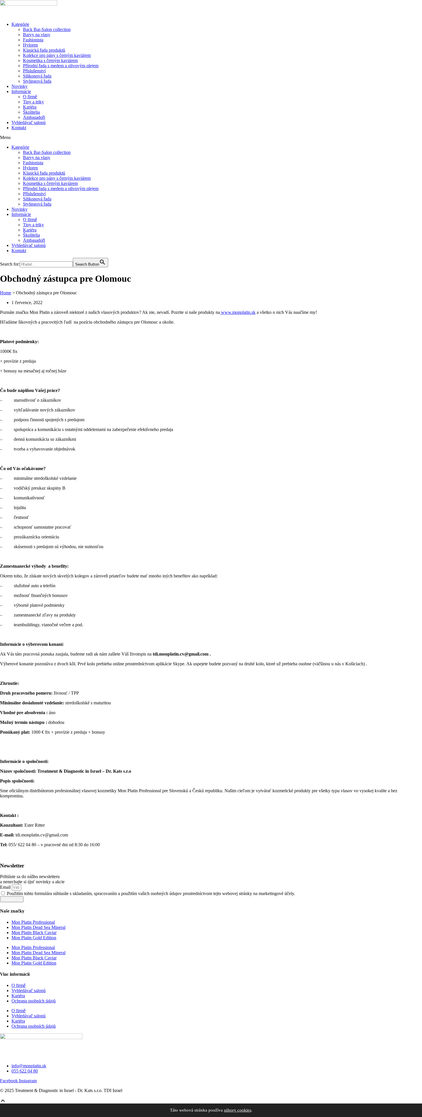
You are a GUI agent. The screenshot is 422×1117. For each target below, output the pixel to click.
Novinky (19, 86)
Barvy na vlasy (36, 34)
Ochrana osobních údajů (33, 1000)
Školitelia (31, 112)
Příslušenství (34, 70)
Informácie (21, 91)
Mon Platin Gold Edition (33, 937)
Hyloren (30, 44)
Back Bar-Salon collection (47, 29)
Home (5, 292)
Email (6, 887)
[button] (211, 137)
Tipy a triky (33, 101)
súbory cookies (237, 1110)
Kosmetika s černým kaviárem (50, 60)
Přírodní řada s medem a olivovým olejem (60, 65)
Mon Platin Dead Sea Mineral (38, 927)
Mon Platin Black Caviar (34, 932)
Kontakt (18, 127)
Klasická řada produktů (44, 50)
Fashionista (33, 39)
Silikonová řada (37, 76)
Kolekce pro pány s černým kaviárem (57, 55)
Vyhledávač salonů (28, 122)
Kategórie (20, 24)
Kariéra (29, 107)
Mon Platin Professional (33, 922)
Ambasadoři (34, 117)
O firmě (30, 96)
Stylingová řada (37, 81)
